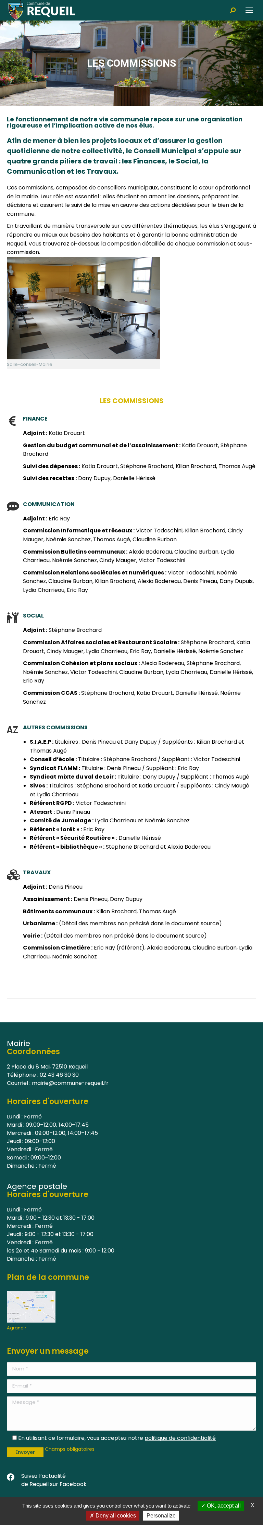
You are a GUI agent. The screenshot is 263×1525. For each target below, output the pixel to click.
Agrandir (16, 1328)
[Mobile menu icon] (249, 10)
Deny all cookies (115, 1516)
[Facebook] (10, 1477)
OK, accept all (223, 1506)
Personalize (161, 1516)
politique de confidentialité (180, 1438)
